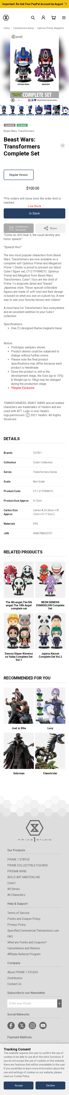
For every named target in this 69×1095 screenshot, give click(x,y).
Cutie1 (11, 883)
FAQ (10, 936)
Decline (50, 1085)
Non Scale (39, 481)
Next (65, 111)
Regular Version (18, 174)
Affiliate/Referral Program (23, 954)
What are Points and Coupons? (27, 942)
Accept (19, 1085)
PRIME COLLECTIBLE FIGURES (27, 865)
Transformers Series (23, 28)
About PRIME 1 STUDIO (22, 972)
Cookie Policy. (22, 1076)
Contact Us (14, 984)
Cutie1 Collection (43, 462)
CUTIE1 (37, 452)
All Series (13, 889)
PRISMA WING (16, 871)
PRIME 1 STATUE (18, 859)
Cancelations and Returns (23, 948)
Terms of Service (18, 913)
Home (7, 28)
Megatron (59, 28)
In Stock (34, 213)
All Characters (16, 895)
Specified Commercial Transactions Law (33, 930)
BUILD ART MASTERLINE (23, 877)
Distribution (14, 978)
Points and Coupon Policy (23, 919)
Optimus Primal (45, 28)
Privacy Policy (16, 924)
